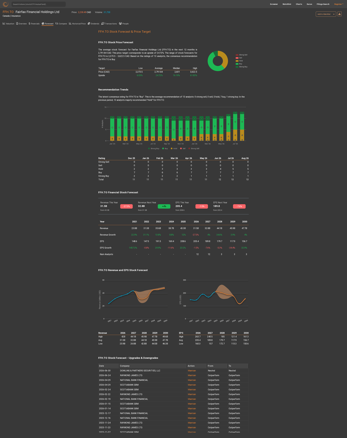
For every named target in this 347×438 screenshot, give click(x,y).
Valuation (10, 24)
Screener (274, 4)
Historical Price (79, 24)
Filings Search (323, 4)
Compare (63, 24)
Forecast (49, 24)
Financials (35, 24)
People (126, 24)
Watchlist (287, 4)
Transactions (111, 24)
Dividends (95, 24)
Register (338, 4)
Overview (23, 24)
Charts (299, 4)
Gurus (309, 4)
